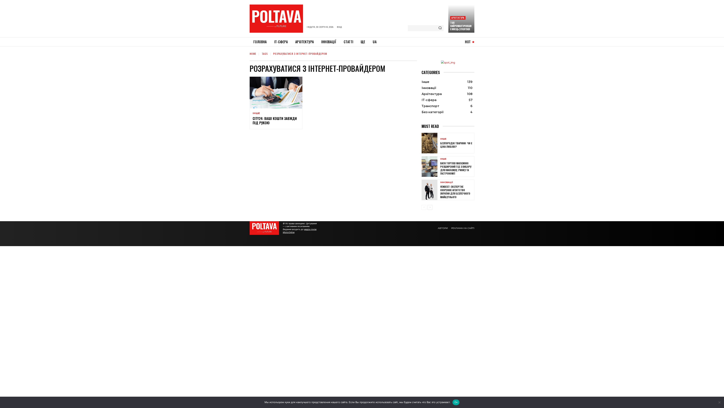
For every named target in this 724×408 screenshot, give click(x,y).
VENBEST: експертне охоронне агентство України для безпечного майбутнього (455, 192)
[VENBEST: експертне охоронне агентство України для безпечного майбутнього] (429, 190)
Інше (256, 113)
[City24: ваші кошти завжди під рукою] (276, 92)
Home (253, 54)
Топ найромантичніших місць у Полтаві (461, 26)
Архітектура (457, 17)
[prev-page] (424, 207)
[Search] (440, 28)
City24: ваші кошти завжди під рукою (275, 120)
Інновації (446, 182)
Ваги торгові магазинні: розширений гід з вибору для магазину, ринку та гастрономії (455, 168)
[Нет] (719, 402)
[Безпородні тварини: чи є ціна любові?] (429, 143)
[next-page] (430, 207)
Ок (456, 402)
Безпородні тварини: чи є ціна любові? (456, 144)
